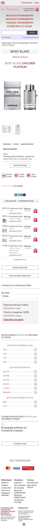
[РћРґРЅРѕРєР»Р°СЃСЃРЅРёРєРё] (18, 195)
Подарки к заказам (5, 494)
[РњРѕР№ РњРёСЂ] (21, 195)
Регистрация (27, 3)
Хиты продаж (20, 485)
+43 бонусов (27, 211)
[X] (24, 195)
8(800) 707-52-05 (29, 10)
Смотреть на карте (13, 319)
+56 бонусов (27, 219)
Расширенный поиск (30, 37)
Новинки (18, 483)
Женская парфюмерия (19, 15)
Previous (2, 201)
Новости (5, 483)
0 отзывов (18, 186)
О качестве (6, 488)
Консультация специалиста (20, 276)
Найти (32, 32)
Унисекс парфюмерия (19, 22)
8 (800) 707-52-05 (28, 512)
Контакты (5, 490)
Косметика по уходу (19, 26)
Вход (37, 3)
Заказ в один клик (20, 268)
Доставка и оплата (32, 486)
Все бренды (6, 37)
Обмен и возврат (27, 144)
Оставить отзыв (20, 444)
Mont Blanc (34, 43)
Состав (15, 144)
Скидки (4, 485)
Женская (15, 57)
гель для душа (10, 201)
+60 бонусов (27, 228)
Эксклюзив (19, 488)
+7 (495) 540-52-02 (28, 8)
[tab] (7, 144)
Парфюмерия (6, 43)
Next (37, 201)
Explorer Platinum (8, 45)
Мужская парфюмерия (19, 19)
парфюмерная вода (26, 201)
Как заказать (33, 483)
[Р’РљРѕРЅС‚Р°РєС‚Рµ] (15, 195)
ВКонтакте (24, 524)
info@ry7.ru (25, 514)
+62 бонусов (27, 238)
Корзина (37, 10)
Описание (7, 144)
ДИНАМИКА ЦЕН (14, 213)
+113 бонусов (27, 248)
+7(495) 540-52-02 (28, 511)
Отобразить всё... (20, 260)
